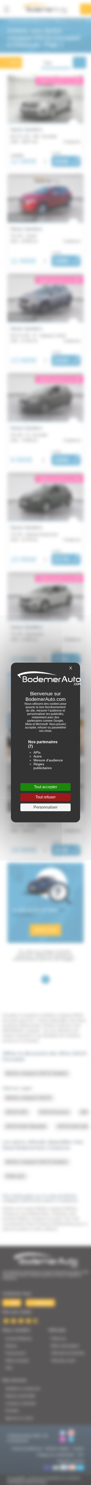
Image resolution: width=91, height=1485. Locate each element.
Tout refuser (45, 797)
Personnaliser (45, 807)
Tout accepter (45, 787)
